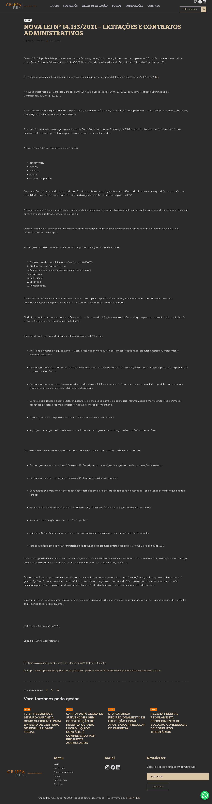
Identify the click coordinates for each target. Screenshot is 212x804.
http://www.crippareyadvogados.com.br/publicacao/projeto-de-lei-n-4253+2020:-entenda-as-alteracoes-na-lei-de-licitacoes (94, 670)
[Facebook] (200, 2)
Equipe (116, 6)
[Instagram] (196, 2)
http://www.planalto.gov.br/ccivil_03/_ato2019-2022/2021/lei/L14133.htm (66, 663)
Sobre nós (70, 6)
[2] (156, 77)
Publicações (134, 6)
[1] (82, 62)
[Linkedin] (204, 2)
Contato (153, 6)
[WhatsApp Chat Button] (204, 795)
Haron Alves (134, 798)
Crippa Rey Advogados (34, 40)
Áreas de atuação (95, 6)
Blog (27, 20)
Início (54, 6)
